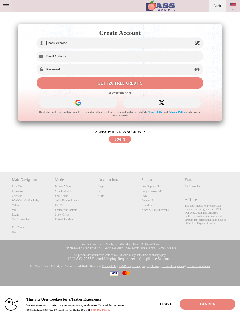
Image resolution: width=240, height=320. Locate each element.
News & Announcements (155, 210)
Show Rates (61, 195)
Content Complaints (173, 266)
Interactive (17, 191)
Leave (166, 304)
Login (218, 5)
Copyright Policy (151, 266)
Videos (16, 205)
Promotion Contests (66, 210)
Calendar (17, 195)
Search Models (63, 191)
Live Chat (17, 186)
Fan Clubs (61, 205)
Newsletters (148, 205)
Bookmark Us (192, 186)
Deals (15, 232)
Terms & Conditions (198, 266)
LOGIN (120, 139)
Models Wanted (63, 186)
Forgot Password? (152, 191)
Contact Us (148, 200)
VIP (14, 210)
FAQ (144, 195)
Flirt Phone (18, 227)
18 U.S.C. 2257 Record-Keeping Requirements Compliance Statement (120, 259)
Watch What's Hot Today (25, 200)
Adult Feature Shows (67, 200)
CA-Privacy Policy (129, 266)
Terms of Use (155, 112)
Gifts (101, 195)
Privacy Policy (177, 112)
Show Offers (62, 214)
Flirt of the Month (65, 219)
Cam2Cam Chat (21, 219)
